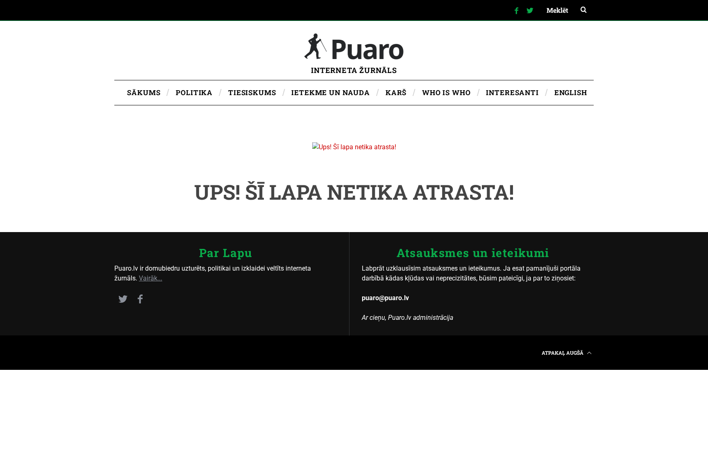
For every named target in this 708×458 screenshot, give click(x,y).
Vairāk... (150, 278)
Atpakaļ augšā (563, 352)
